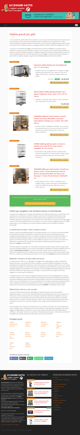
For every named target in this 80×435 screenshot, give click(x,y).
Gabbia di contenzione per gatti (44, 324)
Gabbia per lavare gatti (59, 334)
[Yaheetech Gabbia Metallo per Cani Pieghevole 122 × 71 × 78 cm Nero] (21, 71)
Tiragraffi (56, 405)
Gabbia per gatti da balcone (12, 335)
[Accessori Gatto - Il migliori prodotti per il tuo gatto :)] (16, 8)
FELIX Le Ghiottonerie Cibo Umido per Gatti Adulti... (41, 392)
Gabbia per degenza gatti (58, 325)
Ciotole (56, 377)
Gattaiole (56, 391)
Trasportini (57, 409)
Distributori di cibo (59, 386)
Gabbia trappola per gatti (27, 344)
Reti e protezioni (58, 402)
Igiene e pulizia (58, 395)
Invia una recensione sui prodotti (10, 424)
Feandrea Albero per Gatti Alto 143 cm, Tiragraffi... (41, 420)
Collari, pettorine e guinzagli (61, 379)
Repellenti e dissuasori (60, 400)
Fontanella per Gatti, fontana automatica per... (42, 411)
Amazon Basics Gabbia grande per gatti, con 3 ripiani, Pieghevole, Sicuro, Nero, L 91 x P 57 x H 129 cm (50, 94)
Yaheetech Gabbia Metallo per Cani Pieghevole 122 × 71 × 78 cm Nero (50, 66)
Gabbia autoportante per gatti (14, 324)
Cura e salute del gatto (60, 384)
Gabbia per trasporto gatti (12, 345)
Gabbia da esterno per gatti (28, 324)
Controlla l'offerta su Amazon (60, 82)
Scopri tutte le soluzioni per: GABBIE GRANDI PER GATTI (40, 203)
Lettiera (56, 398)
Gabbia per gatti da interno (28, 334)
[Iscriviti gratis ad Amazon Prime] (50, 15)
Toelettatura (57, 407)
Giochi (55, 393)
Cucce (55, 382)
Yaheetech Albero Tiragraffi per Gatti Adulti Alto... (41, 383)
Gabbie (12, 37)
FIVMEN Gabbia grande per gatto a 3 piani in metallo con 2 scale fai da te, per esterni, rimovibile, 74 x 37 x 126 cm (49, 146)
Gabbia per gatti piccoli (43, 334)
